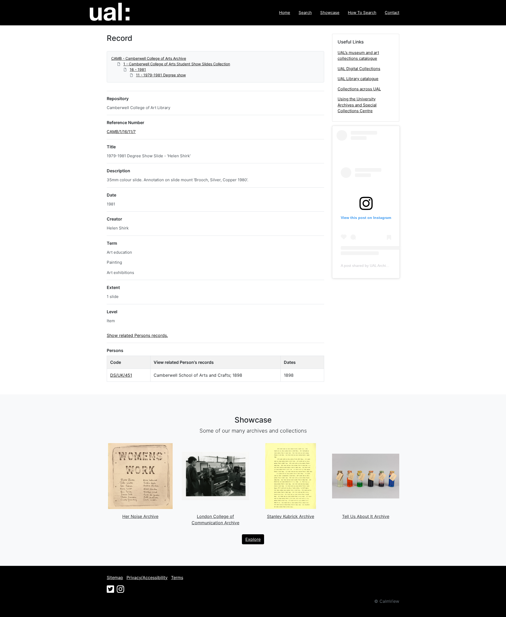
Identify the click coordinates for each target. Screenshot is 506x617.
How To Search (362, 12)
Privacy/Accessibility (147, 577)
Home (284, 12)
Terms (177, 577)
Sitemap (115, 577)
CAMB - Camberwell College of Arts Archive (148, 58)
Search (305, 12)
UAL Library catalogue (358, 78)
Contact (392, 12)
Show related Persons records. (137, 335)
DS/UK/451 (121, 375)
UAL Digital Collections (359, 68)
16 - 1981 (138, 69)
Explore (253, 539)
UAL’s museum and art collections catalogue (358, 55)
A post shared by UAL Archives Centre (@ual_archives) (386, 265)
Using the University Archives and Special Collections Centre (357, 104)
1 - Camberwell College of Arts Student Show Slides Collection (176, 64)
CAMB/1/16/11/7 (121, 131)
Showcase (329, 12)
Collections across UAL (359, 88)
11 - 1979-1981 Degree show (161, 75)
